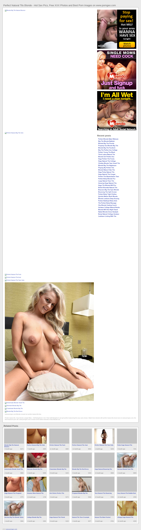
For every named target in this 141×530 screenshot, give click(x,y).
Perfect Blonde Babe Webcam (108, 139)
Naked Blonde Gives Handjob (108, 212)
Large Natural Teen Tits (106, 181)
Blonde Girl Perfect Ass (106, 156)
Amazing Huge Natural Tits (107, 183)
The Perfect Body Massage (107, 203)
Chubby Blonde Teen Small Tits (109, 163)
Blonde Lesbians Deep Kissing (108, 198)
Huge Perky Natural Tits (106, 172)
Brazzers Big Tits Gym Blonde (108, 190)
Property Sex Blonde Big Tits (108, 145)
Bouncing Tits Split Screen (107, 192)
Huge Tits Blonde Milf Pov (107, 185)
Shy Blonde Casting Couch (107, 205)
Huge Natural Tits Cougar (106, 174)
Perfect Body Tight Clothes (107, 194)
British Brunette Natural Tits (107, 187)
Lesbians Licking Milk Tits (107, 216)
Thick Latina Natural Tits (106, 154)
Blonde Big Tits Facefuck (106, 148)
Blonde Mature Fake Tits (106, 170)
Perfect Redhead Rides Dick (107, 201)
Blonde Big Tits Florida (106, 143)
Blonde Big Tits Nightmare (107, 165)
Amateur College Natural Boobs (109, 207)
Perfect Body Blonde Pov (106, 179)
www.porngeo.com (11, 529)
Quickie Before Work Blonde (108, 196)
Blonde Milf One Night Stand (108, 209)
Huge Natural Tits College (107, 161)
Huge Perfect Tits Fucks (106, 159)
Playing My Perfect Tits (106, 168)
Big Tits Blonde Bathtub (106, 141)
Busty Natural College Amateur (108, 214)
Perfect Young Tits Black (106, 152)
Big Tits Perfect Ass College (107, 150)
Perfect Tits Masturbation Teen (108, 176)
